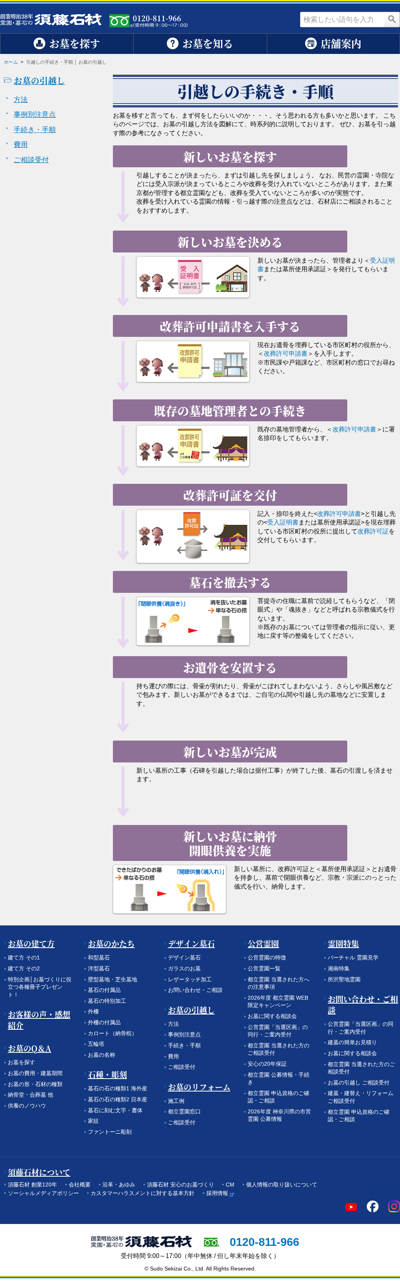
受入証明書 (282, 522)
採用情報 (217, 1193)
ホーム (11, 62)
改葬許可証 (373, 531)
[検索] (392, 19)
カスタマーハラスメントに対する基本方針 (143, 1193)
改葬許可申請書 (285, 353)
